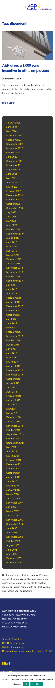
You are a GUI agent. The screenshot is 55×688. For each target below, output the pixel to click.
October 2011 (13, 472)
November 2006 (14, 519)
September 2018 (15, 280)
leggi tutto (36, 684)
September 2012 (15, 442)
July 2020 (11, 212)
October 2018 (13, 276)
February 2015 (13, 396)
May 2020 (11, 220)
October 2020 (13, 203)
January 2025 (13, 122)
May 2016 (11, 357)
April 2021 (11, 182)
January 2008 (13, 498)
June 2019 (11, 242)
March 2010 (12, 485)
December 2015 (14, 370)
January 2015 (13, 400)
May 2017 (11, 327)
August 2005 (12, 545)
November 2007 (14, 502)
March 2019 (12, 255)
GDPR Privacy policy (13, 643)
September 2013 (15, 434)
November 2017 (14, 310)
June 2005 (11, 549)
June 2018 (11, 289)
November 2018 (14, 272)
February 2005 (13, 558)
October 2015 (13, 378)
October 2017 (13, 314)
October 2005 (13, 541)
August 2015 (12, 383)
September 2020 (15, 208)
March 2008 (12, 494)
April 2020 (11, 225)
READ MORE (8, 103)
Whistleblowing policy (13, 647)
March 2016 (12, 361)
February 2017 (13, 331)
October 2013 (13, 430)
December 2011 (14, 464)
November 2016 (14, 336)
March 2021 (12, 186)
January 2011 (13, 477)
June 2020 (11, 216)
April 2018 (11, 293)
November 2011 (14, 468)
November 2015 (14, 374)
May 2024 (11, 131)
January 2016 (13, 366)
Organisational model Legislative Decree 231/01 (27, 651)
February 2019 (13, 259)
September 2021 (15, 169)
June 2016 (11, 353)
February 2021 (13, 191)
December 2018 (14, 267)
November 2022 (14, 148)
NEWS (6, 663)
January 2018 (13, 302)
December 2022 (14, 144)
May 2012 (11, 447)
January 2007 (13, 515)
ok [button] (26, 684)
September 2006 (15, 524)
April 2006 (11, 532)
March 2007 (12, 511)
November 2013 (14, 425)
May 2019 (11, 246)
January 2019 (13, 263)
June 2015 (11, 387)
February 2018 (13, 297)
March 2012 (12, 455)
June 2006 (11, 528)
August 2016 (12, 344)
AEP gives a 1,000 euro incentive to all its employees (25, 68)
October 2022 (13, 152)
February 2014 (13, 417)
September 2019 (15, 233)
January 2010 (13, 489)
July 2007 (11, 507)
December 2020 (14, 195)
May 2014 (11, 408)
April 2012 (11, 451)
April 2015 (11, 391)
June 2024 (11, 126)
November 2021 (14, 165)
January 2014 (13, 421)
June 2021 (11, 173)
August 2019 (12, 237)
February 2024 (13, 135)
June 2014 (11, 404)
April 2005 (11, 554)
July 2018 (11, 285)
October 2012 (13, 438)
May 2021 (11, 178)
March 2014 (12, 413)
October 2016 (13, 340)
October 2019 (13, 229)
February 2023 (13, 139)
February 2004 (13, 562)
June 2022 (11, 156)
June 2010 (11, 481)
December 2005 (14, 536)
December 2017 (14, 306)
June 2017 (11, 323)
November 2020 (14, 199)
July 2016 (11, 348)
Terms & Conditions (12, 639)
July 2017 (11, 319)
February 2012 (13, 460)
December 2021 (14, 161)
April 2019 (11, 250)
